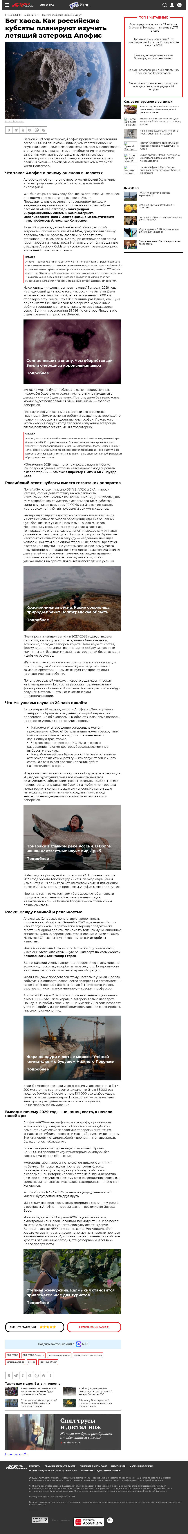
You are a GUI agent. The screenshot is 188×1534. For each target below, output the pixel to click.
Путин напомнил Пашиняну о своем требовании (159, 242)
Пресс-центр (118, 1466)
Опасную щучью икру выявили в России (156, 206)
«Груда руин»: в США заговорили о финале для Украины (159, 230)
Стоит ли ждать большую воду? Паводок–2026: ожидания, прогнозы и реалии (39, 1403)
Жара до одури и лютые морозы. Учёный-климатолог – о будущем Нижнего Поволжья (71, 1059)
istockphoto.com (14, 121)
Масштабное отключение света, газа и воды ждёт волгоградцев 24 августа (153, 86)
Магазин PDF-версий (141, 1466)
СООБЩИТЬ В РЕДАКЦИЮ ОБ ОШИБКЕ (101, 1471)
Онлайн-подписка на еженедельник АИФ (53, 1471)
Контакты (34, 1466)
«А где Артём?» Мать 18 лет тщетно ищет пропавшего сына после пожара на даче (160, 158)
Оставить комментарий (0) (94, 1327)
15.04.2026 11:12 (13, 15)
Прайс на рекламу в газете (60, 1466)
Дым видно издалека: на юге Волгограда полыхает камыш (153, 57)
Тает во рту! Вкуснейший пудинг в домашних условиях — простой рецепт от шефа (159, 109)
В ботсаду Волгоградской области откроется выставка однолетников (95, 1403)
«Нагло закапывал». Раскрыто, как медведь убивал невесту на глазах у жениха (160, 121)
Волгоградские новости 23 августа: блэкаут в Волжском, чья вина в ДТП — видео (153, 27)
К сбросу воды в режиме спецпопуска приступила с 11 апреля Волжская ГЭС (95, 1391)
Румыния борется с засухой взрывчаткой (155, 194)
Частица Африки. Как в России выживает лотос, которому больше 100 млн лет (160, 170)
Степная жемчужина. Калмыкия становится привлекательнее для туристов (70, 1292)
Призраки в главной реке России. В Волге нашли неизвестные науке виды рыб (68, 848)
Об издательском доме (93, 1466)
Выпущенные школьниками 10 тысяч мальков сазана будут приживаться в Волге (38, 1391)
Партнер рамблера (61, 1520)
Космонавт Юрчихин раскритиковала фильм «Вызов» (160, 218)
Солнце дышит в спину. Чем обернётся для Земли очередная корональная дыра (70, 363)
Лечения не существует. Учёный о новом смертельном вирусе (159, 132)
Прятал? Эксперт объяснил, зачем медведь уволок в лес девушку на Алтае (159, 145)
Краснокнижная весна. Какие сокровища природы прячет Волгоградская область (68, 609)
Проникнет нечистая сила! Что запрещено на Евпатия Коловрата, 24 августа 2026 (153, 42)
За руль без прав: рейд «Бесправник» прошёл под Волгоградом (153, 72)
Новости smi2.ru (17, 1454)
